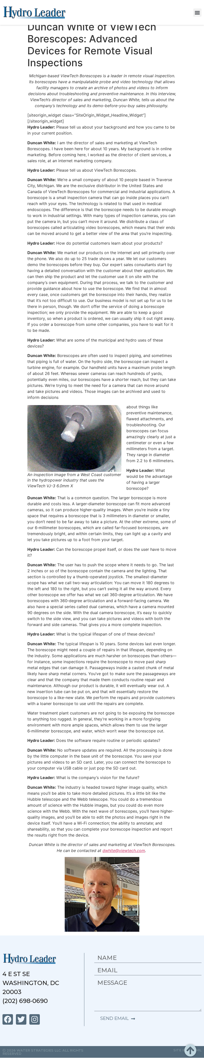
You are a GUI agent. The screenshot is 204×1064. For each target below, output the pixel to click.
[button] (197, 12)
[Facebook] (7, 1019)
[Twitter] (21, 1019)
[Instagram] (34, 1019)
